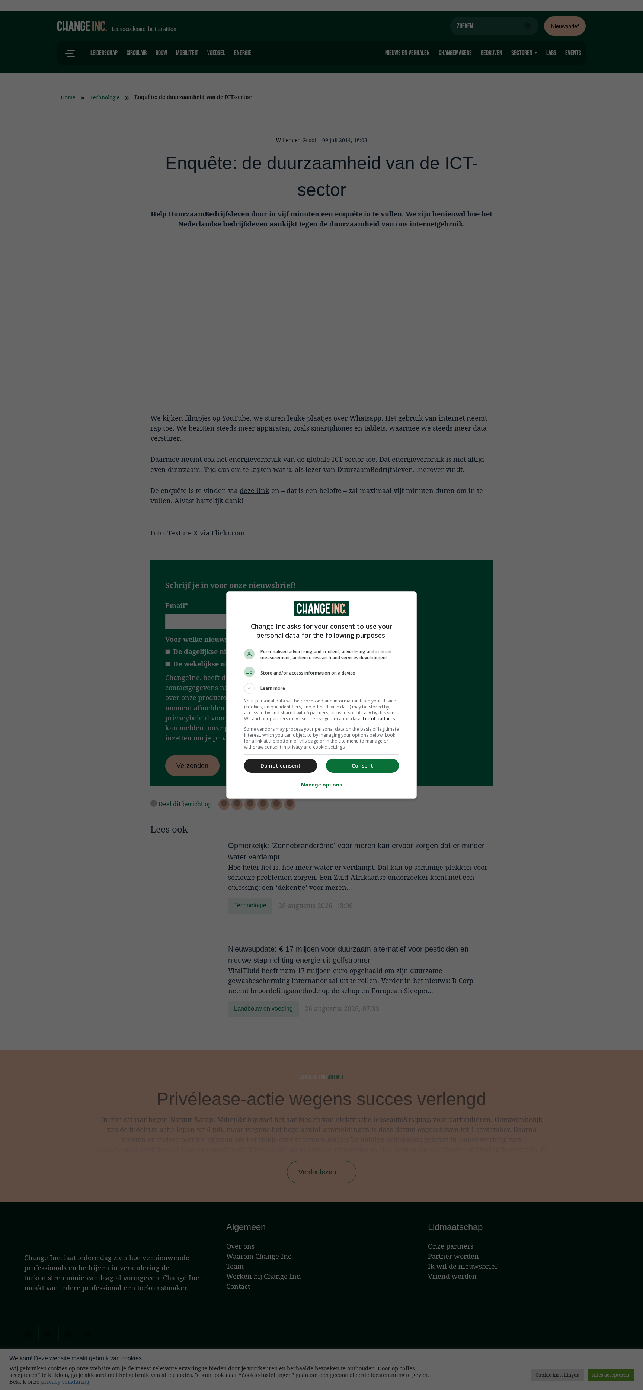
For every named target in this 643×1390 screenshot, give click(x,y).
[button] (321, 688)
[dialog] (321, 695)
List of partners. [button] (379, 718)
